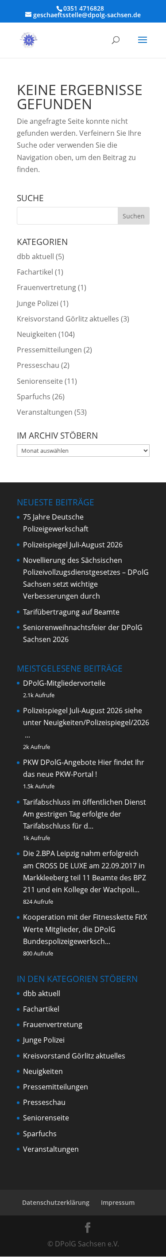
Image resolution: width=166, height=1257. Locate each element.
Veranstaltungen (45, 412)
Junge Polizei (37, 303)
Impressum (118, 1202)
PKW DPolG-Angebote (59, 762)
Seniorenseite (40, 381)
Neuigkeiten (37, 334)
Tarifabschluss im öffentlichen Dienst (84, 802)
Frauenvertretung (46, 287)
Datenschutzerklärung (55, 1202)
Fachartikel (35, 272)
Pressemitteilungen (49, 350)
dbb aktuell (35, 256)
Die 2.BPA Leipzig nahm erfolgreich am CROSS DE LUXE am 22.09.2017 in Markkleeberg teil (84, 865)
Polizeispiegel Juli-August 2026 (73, 545)
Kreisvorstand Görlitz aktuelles (68, 319)
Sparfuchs (33, 396)
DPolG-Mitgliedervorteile (64, 683)
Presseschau (38, 365)
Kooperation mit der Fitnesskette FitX (85, 917)
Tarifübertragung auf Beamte (71, 612)
